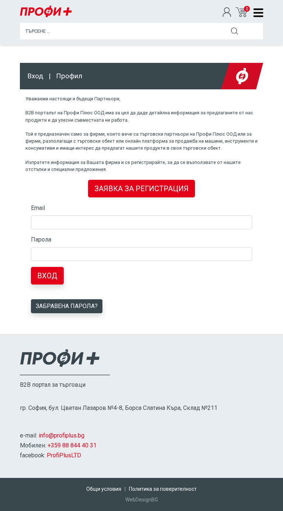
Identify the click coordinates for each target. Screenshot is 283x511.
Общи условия (103, 489)
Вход (47, 275)
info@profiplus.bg (61, 435)
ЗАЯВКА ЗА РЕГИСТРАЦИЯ (141, 188)
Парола (41, 239)
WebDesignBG (141, 500)
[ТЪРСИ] (234, 31)
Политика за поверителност (163, 489)
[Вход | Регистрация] (229, 12)
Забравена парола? (67, 306)
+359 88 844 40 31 (72, 445)
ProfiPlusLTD (64, 455)
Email (38, 207)
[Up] (270, 504)
